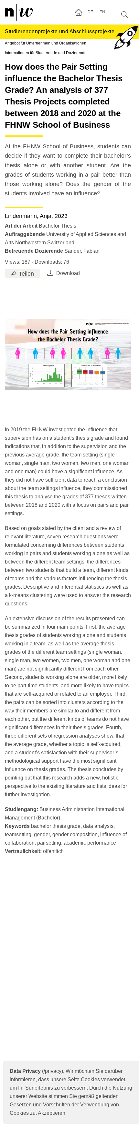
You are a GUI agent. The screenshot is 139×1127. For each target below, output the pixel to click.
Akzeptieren (51, 1113)
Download (68, 273)
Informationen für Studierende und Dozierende (46, 53)
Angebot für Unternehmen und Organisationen (45, 43)
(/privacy (35, 1071)
